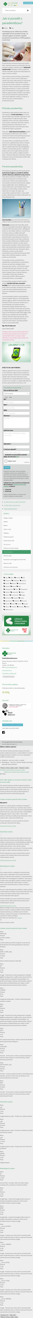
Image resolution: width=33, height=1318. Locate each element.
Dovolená (8, 598)
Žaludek (15, 598)
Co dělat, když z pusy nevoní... (12, 505)
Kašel (13, 604)
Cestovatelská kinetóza (10, 509)
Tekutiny (13, 607)
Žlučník (7, 604)
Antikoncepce (9, 609)
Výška (5, 410)
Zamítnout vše (4, 1315)
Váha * (5, 405)
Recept (25, 604)
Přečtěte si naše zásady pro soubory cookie (12, 770)
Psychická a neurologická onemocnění (15, 559)
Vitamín (7, 583)
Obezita (7, 586)
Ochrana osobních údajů (22, 772)
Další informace (8, 430)
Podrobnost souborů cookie (8, 826)
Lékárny (23, 580)
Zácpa (7, 595)
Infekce (6, 522)
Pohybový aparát (8, 537)
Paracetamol (22, 583)
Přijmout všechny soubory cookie (9, 768)
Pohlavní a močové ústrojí (11, 548)
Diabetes (6, 533)
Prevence (8, 580)
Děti (23, 577)
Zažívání (7, 592)
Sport (27, 607)
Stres (16, 589)
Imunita (18, 577)
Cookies (19, 918)
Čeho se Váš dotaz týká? (11, 390)
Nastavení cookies (24, 768)
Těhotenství (23, 589)
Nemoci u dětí (8, 563)
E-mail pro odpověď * (10, 449)
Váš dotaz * (7, 415)
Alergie (23, 595)
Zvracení (24, 601)
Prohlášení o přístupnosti (9, 673)
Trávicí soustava (8, 552)
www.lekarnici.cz (7, 670)
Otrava (7, 607)
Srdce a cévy (7, 529)
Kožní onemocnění (9, 541)
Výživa (12, 577)
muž (6, 397)
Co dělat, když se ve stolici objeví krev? (15, 502)
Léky (12, 28)
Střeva (22, 592)
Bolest (5, 525)
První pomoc (15, 595)
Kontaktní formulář (8, 677)
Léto (19, 586)
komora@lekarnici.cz (11, 667)
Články (6, 28)
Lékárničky (15, 592)
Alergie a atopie (8, 518)
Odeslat (7, 467)
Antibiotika (16, 580)
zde (17, 457)
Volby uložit (13, 1315)
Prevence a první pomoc (11, 567)
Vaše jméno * (7, 444)
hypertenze (8, 601)
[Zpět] (1, 920)
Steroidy (20, 607)
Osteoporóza (9, 589)
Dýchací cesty (7, 556)
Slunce (19, 604)
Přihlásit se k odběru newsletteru (12, 725)
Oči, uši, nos (7, 544)
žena (10, 397)
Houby (22, 598)
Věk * (5, 399)
